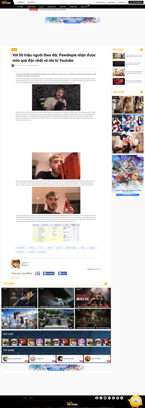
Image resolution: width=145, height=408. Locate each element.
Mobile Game (31, 7)
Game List (84, 7)
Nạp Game (111, 2)
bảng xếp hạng (42, 252)
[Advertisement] (72, 36)
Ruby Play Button (21, 247)
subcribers (92, 247)
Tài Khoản (121, 2)
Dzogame (26, 264)
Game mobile (79, 289)
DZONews (21, 2)
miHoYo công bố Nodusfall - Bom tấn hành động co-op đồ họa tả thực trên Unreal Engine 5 (93, 328)
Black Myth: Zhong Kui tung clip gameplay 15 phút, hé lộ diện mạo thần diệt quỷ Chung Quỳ (87, 9)
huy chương (31, 252)
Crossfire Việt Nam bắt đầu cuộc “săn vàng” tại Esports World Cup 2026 (56, 328)
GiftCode (118, 49)
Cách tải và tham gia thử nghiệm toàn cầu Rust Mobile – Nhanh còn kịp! (93, 307)
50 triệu (83, 247)
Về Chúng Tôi (100, 2)
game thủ (58, 247)
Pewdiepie (31, 247)
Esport (41, 7)
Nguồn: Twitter (33, 65)
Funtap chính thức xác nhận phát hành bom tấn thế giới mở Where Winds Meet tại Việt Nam (40, 9)
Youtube (41, 247)
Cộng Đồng (73, 7)
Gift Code (63, 7)
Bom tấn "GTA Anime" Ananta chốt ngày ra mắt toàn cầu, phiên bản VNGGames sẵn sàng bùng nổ (20, 328)
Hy (16, 65)
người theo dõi (20, 252)
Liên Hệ (25, 398)
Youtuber (50, 247)
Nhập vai (28, 262)
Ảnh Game (118, 92)
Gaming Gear (51, 7)
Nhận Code (133, 55)
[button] (109, 344)
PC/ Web (20, 7)
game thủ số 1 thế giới (71, 247)
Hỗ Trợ (31, 398)
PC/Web (5, 289)
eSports (41, 309)
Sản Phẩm (31, 2)
